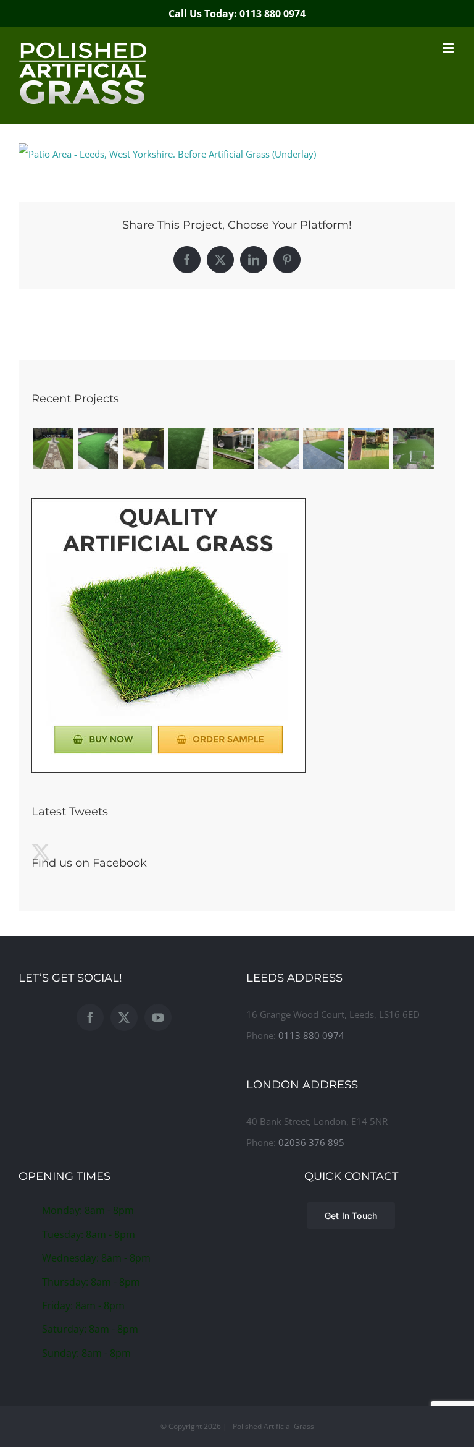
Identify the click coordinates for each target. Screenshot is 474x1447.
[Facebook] (90, 1017)
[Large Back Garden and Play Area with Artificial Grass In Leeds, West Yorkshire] (368, 448)
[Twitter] (124, 1017)
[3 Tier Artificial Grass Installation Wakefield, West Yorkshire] (233, 448)
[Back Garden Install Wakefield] (98, 448)
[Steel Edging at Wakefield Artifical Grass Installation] (143, 448)
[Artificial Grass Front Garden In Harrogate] (188, 448)
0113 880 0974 (311, 1035)
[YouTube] (158, 1017)
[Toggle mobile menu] (449, 47)
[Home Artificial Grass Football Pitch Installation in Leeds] (413, 448)
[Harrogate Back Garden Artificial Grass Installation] (278, 448)
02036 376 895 (311, 1142)
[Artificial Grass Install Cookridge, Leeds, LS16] (323, 448)
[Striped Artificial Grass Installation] (52, 448)
